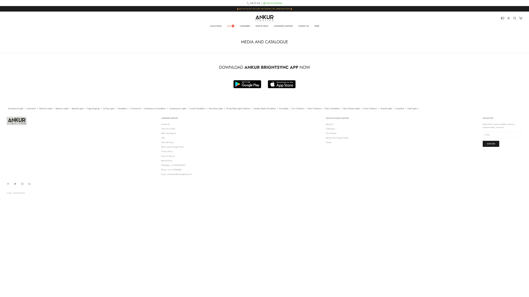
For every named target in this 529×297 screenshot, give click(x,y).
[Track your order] (502, 18)
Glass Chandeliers (332, 108)
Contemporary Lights (177, 108)
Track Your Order (168, 128)
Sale (229, 26)
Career (328, 142)
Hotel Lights (412, 108)
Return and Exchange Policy (172, 146)
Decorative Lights (216, 108)
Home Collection (370, 108)
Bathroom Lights (45, 108)
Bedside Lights (78, 108)
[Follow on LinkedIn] (29, 183)
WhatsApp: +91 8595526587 (173, 165)
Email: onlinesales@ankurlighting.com (176, 174)
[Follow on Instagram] (22, 183)
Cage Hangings (93, 108)
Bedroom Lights (62, 108)
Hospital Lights (386, 108)
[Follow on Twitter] (15, 183)
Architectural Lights (15, 108)
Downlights (283, 108)
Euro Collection (298, 108)
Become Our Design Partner (337, 137)
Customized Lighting (283, 26)
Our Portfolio (331, 133)
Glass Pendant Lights (351, 108)
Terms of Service (168, 156)
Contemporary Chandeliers (155, 108)
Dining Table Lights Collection (238, 108)
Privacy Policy (167, 151)
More (316, 26)
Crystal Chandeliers (197, 108)
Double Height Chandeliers (265, 108)
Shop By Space (262, 26)
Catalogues (330, 128)
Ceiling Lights (108, 108)
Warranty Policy (167, 142)
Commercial (136, 108)
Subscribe (491, 143)
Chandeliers (122, 108)
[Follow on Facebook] (8, 183)
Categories (245, 26)
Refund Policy (166, 160)
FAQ (163, 137)
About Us (329, 124)
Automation (31, 108)
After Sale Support (168, 133)
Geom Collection (315, 108)
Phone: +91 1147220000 (171, 169)
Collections (215, 26)
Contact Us (303, 26)
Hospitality (400, 108)
